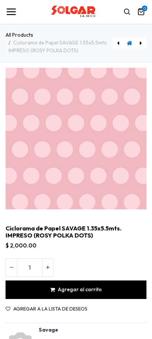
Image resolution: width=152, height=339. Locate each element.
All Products (19, 34)
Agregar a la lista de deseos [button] (50, 308)
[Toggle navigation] (11, 11)
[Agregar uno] (47, 267)
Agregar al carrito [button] (80, 289)
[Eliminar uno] (11, 267)
